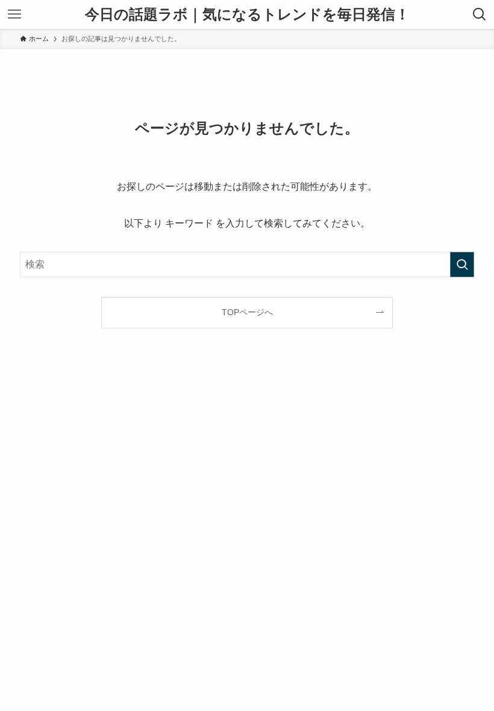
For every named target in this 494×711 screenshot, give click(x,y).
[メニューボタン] (14, 14)
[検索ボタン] (479, 14)
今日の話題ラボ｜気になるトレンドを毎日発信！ (247, 14)
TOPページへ (247, 312)
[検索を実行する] (462, 264)
